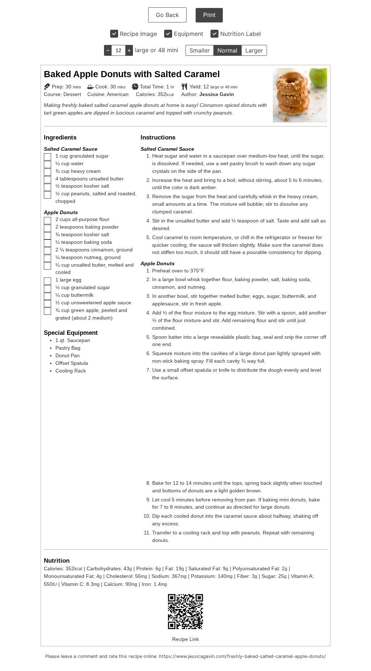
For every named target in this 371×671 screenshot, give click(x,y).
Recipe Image (138, 33)
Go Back (167, 14)
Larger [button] (254, 50)
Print (209, 15)
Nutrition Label (240, 33)
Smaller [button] (199, 50)
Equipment (188, 33)
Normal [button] (227, 50)
